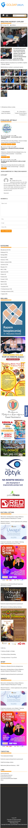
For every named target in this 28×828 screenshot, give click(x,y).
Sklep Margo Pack (14, 822)
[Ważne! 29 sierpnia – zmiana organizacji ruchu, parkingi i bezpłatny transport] (14, 532)
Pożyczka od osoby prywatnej (14, 819)
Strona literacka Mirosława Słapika (9, 778)
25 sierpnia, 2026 (5, 135)
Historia (2, 257)
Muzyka (2, 267)
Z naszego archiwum (6, 291)
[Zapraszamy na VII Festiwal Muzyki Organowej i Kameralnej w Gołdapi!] (14, 594)
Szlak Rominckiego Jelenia (7, 762)
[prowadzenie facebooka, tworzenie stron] (13, 508)
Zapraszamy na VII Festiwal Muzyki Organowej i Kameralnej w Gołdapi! (12, 584)
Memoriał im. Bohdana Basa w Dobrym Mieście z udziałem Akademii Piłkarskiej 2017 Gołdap (12, 517)
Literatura (3, 264)
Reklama (3, 281)
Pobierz (2, 274)
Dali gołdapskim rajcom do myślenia (5, 112)
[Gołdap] (3, 15)
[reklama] (13, 396)
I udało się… (3, 648)
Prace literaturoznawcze (6, 775)
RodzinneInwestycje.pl (6, 776)
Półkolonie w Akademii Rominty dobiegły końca (12, 666)
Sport (8, 157)
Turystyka (3, 286)
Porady (2, 279)
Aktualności (5, 107)
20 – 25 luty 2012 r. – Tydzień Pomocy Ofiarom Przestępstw (21, 113)
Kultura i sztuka (11, 107)
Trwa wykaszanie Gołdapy (7, 755)
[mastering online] (13, 361)
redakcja (14, 25)
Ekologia (13, 144)
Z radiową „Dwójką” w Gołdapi (8, 651)
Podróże (3, 276)
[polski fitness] (13, 498)
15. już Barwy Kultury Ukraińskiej (8, 654)
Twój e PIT (14, 818)
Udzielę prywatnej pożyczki (14, 821)
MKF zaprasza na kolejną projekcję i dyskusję (11, 607)
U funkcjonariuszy (5, 289)
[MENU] (7, 15)
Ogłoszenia (3, 271)
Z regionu (3, 293)
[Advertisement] (14, 11)
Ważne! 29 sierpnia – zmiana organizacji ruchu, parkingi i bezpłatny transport (14, 522)
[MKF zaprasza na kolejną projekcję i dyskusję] (14, 627)
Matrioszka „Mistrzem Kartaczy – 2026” (10, 765)
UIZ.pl (2, 780)
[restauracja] (13, 456)
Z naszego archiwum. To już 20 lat (9, 657)
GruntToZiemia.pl (5, 773)
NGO (2, 269)
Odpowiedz (6, 193)
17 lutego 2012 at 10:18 (16, 180)
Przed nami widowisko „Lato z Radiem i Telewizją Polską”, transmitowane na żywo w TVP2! (12, 542)
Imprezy (3, 259)
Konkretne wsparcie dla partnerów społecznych (12, 603)
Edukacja (9, 144)
